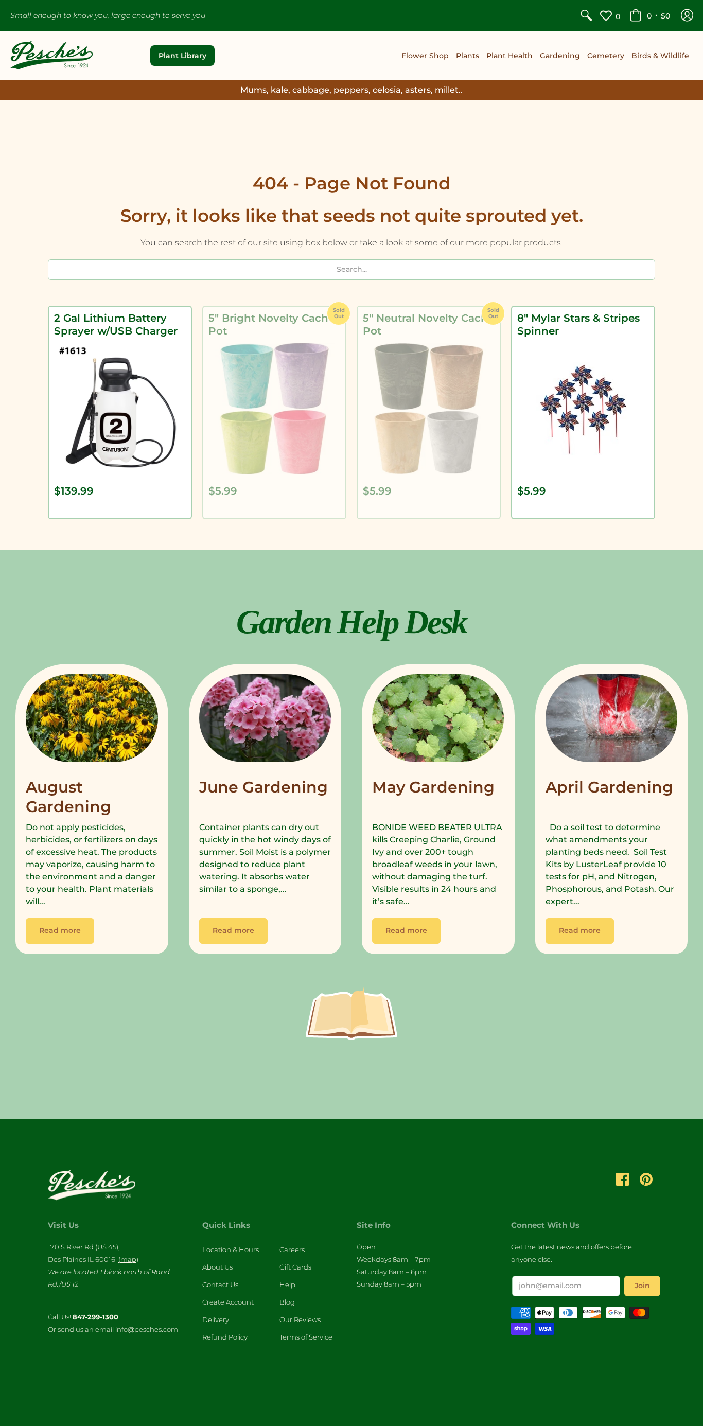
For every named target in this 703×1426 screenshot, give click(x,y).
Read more (60, 930)
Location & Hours (230, 1249)
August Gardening (68, 797)
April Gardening (609, 787)
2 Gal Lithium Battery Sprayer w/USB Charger (116, 324)
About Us (217, 1267)
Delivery (215, 1319)
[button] (649, 15)
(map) (128, 1259)
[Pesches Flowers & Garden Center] (51, 55)
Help (287, 1284)
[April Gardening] (612, 720)
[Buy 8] (583, 408)
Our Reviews (300, 1319)
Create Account (228, 1302)
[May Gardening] (438, 720)
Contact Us (220, 1284)
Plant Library (182, 55)
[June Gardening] (265, 720)
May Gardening (433, 787)
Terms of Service (305, 1337)
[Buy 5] (274, 408)
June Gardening (263, 787)
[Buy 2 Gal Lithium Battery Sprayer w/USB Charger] (120, 408)
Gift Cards (295, 1267)
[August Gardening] (92, 720)
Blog (287, 1302)
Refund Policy (225, 1337)
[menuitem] (586, 15)
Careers (292, 1249)
